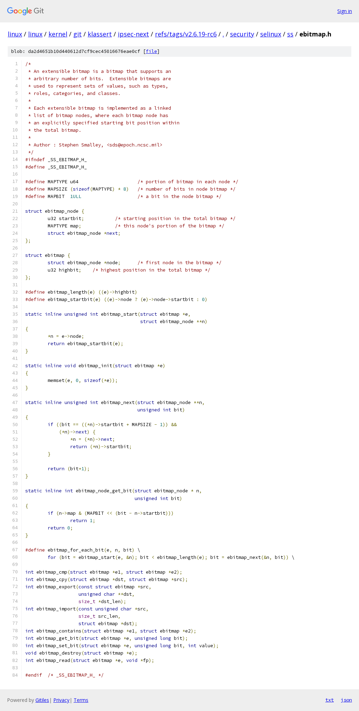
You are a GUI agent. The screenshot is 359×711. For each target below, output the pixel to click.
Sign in (344, 11)
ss (290, 34)
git (77, 34)
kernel (57, 34)
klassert (100, 34)
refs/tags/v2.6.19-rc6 (186, 34)
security (242, 34)
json (346, 700)
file (151, 51)
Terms (81, 700)
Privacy (61, 700)
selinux (270, 34)
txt (329, 700)
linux (15, 34)
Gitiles (42, 700)
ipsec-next (133, 34)
